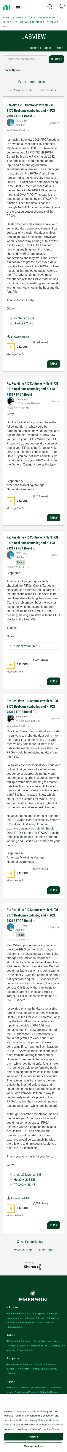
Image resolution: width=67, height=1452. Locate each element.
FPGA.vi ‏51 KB (24, 318)
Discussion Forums (43, 17)
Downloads (11, 1387)
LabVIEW (51, 22)
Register (32, 47)
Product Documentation (33, 1387)
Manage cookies (33, 1446)
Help (60, 47)
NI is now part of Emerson (19, 1364)
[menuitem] (50, 7)
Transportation (15, 1326)
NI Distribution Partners (18, 1341)
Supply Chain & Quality (45, 1368)
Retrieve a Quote (16, 1345)
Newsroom (23, 1368)
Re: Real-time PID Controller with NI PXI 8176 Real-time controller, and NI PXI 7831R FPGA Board (32, 388)
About (39, 1364)
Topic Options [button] (13, 70)
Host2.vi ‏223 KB (24, 1179)
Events (11, 1373)
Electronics (28, 1318)
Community (20, 17)
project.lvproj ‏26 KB (27, 646)
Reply (54, 364)
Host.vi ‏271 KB (24, 323)
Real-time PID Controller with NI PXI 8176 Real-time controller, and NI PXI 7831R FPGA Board (31, 110)
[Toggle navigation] (18, 7)
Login (47, 47)
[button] (10, 347)
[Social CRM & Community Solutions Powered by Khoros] (32, 1265)
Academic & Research (17, 1313)
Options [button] (54, 123)
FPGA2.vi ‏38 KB (25, 1184)
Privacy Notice (37, 1420)
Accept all (33, 1436)
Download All (20, 337)
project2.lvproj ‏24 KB (27, 1174)
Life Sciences (27, 1322)
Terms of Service (38, 1345)
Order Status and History (47, 1341)
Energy (42, 1318)
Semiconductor (46, 1322)
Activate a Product (27, 1391)
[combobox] (25, 59)
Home (6, 17)
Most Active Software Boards (22, 22)
